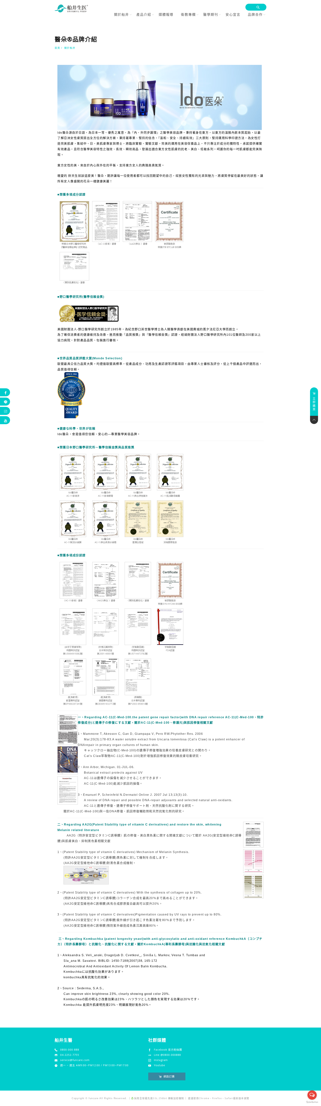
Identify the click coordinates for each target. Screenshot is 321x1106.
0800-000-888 (69, 1049)
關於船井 (121, 14)
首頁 (57, 47)
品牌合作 (255, 14)
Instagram (161, 1060)
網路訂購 (169, 1076)
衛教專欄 (188, 14)
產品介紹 (143, 14)
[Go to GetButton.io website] (312, 1102)
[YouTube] (5, 420)
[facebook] (5, 392)
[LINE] (5, 401)
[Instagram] (5, 411)
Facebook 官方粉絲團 (168, 1049)
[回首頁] (71, 8)
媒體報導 (166, 14)
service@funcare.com (75, 1060)
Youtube (159, 1065)
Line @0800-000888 (167, 1055)
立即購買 (314, 403)
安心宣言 (233, 14)
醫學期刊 (210, 14)
